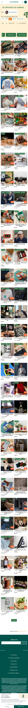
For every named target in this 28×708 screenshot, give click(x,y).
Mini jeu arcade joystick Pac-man (7, 377)
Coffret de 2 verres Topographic (7, 147)
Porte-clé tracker (7, 453)
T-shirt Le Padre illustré (7, 90)
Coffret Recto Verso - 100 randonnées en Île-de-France (21, 225)
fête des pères (17, 690)
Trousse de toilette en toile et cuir (7, 186)
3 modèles (3, 150)
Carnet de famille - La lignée (20, 395)
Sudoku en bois (20, 72)
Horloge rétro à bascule (7, 244)
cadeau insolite (20, 679)
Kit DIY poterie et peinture (7, 126)
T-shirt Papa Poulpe (7, 301)
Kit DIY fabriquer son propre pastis (20, 91)
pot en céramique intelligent (14, 685)
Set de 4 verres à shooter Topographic (21, 591)
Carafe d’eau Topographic (21, 414)
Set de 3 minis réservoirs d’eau (7, 263)
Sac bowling (7, 109)
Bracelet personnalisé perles (7, 550)
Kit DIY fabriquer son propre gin (7, 320)
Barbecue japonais (20, 185)
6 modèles (16, 321)
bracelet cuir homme (17, 686)
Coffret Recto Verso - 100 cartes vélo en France (7, 396)
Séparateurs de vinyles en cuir (7, 493)
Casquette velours (20, 244)
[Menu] (2, 2)
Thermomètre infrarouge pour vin (21, 513)
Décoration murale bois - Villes (7, 612)
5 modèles (16, 379)
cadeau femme (14, 679)
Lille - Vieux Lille (15, 683)
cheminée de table (6, 685)
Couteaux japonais (20, 166)
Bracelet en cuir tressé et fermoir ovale (7, 513)
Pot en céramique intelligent (7, 167)
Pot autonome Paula (20, 611)
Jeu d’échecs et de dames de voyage (20, 339)
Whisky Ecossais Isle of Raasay (20, 454)
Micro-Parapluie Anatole (20, 319)
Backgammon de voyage (20, 54)
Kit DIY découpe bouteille (7, 72)
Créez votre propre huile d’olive (21, 570)
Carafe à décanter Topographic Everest (7, 339)
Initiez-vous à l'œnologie (20, 530)
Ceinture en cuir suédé (21, 205)
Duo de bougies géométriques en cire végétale (7, 591)
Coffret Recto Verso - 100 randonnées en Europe (7, 435)
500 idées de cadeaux (5, 688)
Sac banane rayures (20, 109)
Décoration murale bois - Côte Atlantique (7, 358)
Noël (14, 690)
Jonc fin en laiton (7, 282)
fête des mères (22, 690)
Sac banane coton (7, 205)
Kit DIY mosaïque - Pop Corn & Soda (21, 435)
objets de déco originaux (10, 687)
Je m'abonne (23, 642)
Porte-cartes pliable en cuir (20, 473)
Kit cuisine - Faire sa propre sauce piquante (7, 225)
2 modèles (3, 92)
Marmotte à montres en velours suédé (20, 358)
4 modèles (3, 360)
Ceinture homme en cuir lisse (7, 415)
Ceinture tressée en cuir (7, 530)
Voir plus (14, 620)
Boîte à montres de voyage (7, 54)
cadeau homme (5, 679)
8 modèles (3, 474)
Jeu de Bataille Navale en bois (20, 147)
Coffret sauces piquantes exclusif (21, 127)
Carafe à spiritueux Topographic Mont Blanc (21, 493)
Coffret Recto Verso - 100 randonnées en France (21, 283)
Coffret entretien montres (20, 301)
